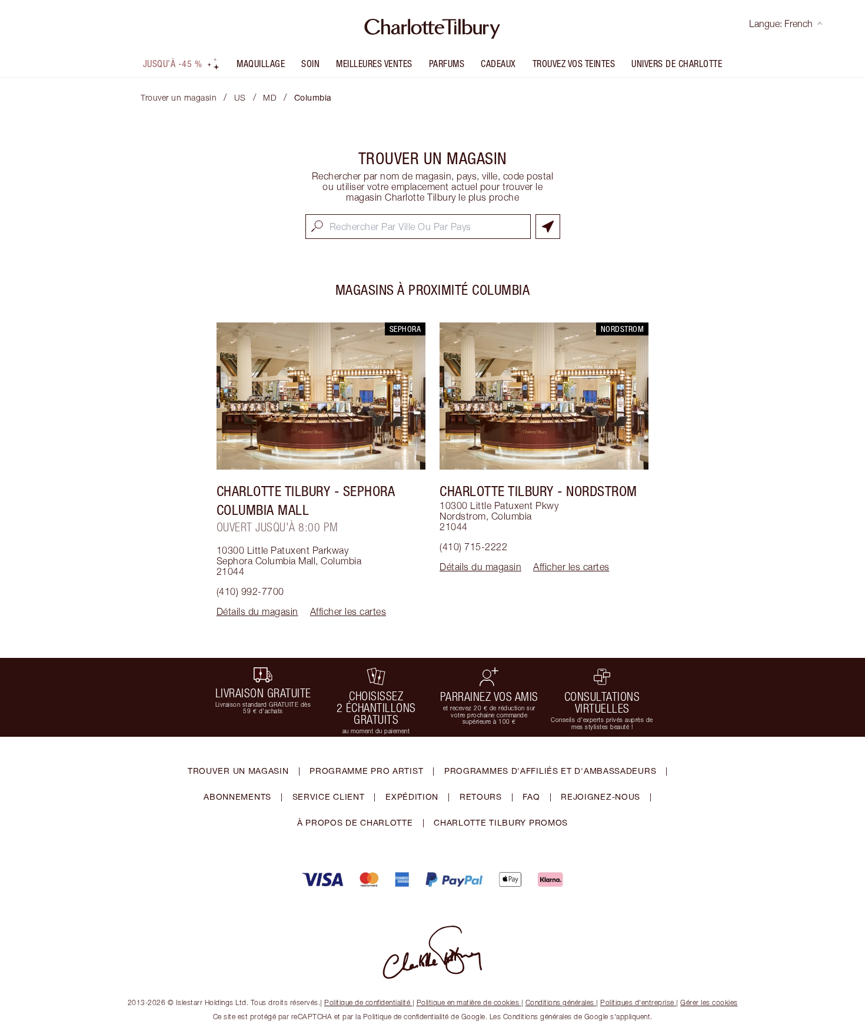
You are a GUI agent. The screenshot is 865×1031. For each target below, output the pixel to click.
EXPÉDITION (411, 796)
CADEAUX (498, 63)
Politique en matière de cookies (468, 1002)
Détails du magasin (257, 611)
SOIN (310, 63)
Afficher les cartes (348, 611)
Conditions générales (559, 1002)
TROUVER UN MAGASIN (238, 771)
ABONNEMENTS (237, 796)
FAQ (531, 796)
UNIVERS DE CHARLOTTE (676, 63)
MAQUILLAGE (261, 63)
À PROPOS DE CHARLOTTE (355, 822)
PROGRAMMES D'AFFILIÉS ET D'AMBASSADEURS (550, 771)
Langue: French (781, 23)
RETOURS (481, 796)
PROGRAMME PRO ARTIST (366, 771)
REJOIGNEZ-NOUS (600, 796)
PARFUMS (447, 63)
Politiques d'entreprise (637, 1002)
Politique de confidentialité (367, 1002)
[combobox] (418, 226)
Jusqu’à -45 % (172, 63)
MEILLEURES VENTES (374, 63)
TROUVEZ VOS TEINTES (574, 63)
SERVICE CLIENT (328, 796)
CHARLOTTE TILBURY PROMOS (501, 822)
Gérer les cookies (709, 1002)
